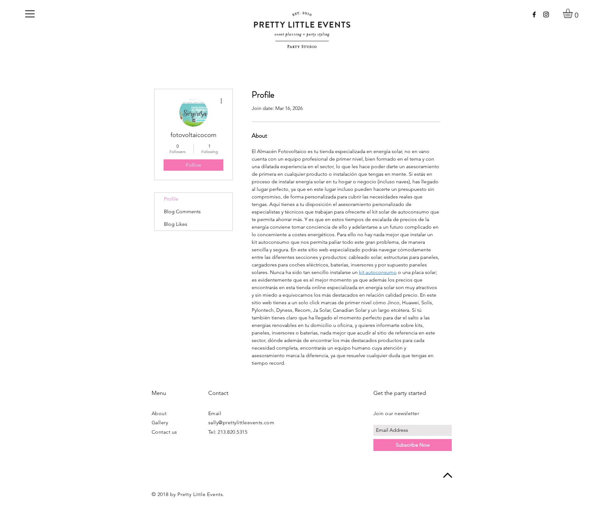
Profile (171, 199)
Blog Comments (182, 211)
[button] (30, 13)
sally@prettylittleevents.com (241, 422)
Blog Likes (175, 224)
